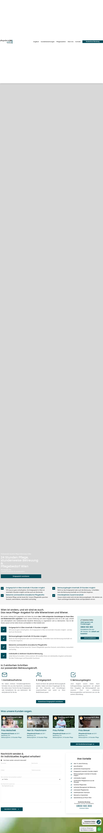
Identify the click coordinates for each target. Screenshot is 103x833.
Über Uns (70, 42)
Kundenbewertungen (47, 42)
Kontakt (78, 42)
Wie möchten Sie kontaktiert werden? (11, 777)
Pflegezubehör (61, 42)
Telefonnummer (35, 770)
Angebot (36, 42)
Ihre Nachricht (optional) (8, 784)
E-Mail (2, 770)
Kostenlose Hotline (89, 821)
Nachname (34, 763)
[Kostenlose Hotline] (99, 822)
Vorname (3, 763)
